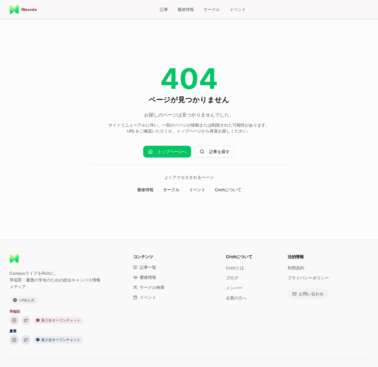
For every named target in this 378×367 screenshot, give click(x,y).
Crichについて (228, 189)
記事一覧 (148, 267)
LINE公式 (27, 300)
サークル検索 (152, 287)
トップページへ (171, 151)
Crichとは (235, 268)
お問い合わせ (311, 293)
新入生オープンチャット (60, 320)
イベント (237, 9)
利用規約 (296, 268)
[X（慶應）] (26, 340)
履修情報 (185, 9)
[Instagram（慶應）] (14, 340)
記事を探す (219, 151)
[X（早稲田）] (26, 320)
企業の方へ (236, 298)
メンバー (234, 288)
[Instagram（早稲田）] (14, 320)
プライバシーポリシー (308, 278)
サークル (211, 9)
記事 (164, 9)
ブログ (232, 278)
